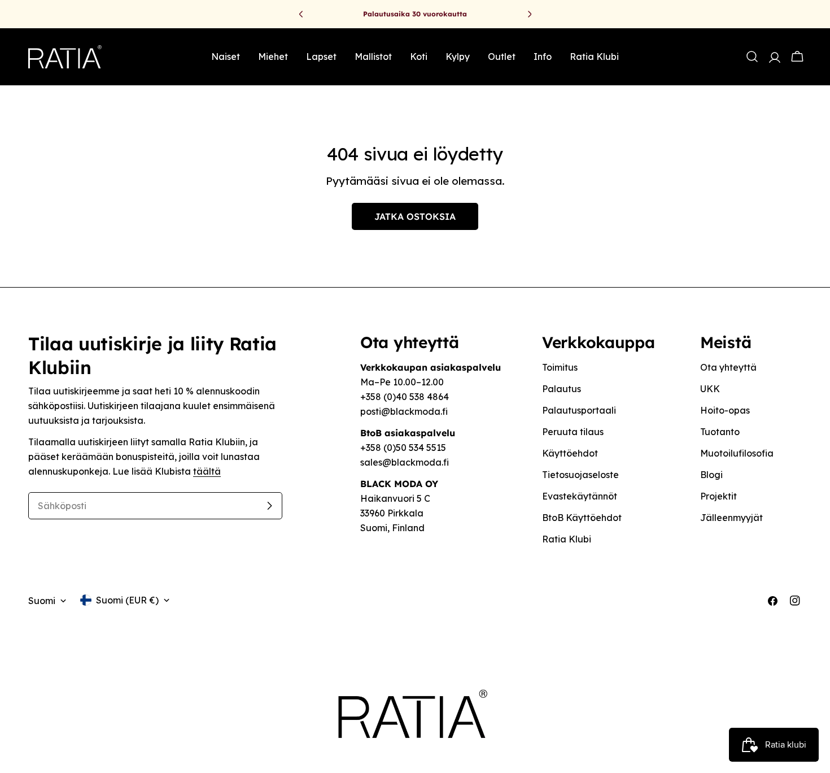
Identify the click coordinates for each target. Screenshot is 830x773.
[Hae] (752, 56)
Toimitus (560, 367)
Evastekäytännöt (579, 496)
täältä (207, 471)
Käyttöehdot (570, 453)
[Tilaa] (269, 506)
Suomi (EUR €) (127, 600)
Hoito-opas (725, 410)
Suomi (41, 600)
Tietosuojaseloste (580, 474)
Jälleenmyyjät (731, 517)
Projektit (718, 496)
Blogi (711, 474)
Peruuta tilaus (573, 431)
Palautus (561, 388)
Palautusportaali (579, 410)
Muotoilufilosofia (737, 453)
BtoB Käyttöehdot (582, 517)
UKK (710, 388)
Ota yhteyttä (728, 367)
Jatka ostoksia (415, 216)
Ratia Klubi (566, 539)
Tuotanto (720, 431)
